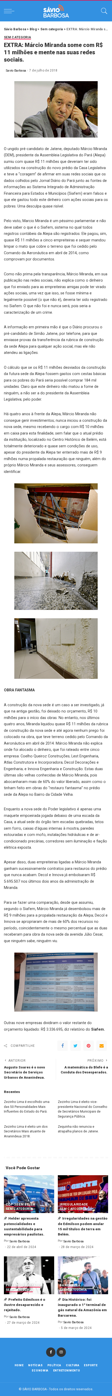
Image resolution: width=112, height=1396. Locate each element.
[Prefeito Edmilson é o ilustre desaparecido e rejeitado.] (29, 1275)
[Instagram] (61, 1352)
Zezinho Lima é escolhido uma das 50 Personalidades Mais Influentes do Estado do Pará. (26, 1106)
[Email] (101, 1046)
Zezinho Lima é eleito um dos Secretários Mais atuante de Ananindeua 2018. (26, 1131)
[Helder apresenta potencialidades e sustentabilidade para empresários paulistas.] (29, 1194)
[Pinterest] (88, 1046)
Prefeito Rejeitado (23, 1285)
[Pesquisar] (103, 11)
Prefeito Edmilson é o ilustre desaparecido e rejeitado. (24, 1304)
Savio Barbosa (16, 70)
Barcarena (70, 1285)
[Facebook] (62, 1046)
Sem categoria (17, 37)
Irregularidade (74, 1204)
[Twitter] (75, 1046)
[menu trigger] (10, 11)
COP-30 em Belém (20, 1204)
